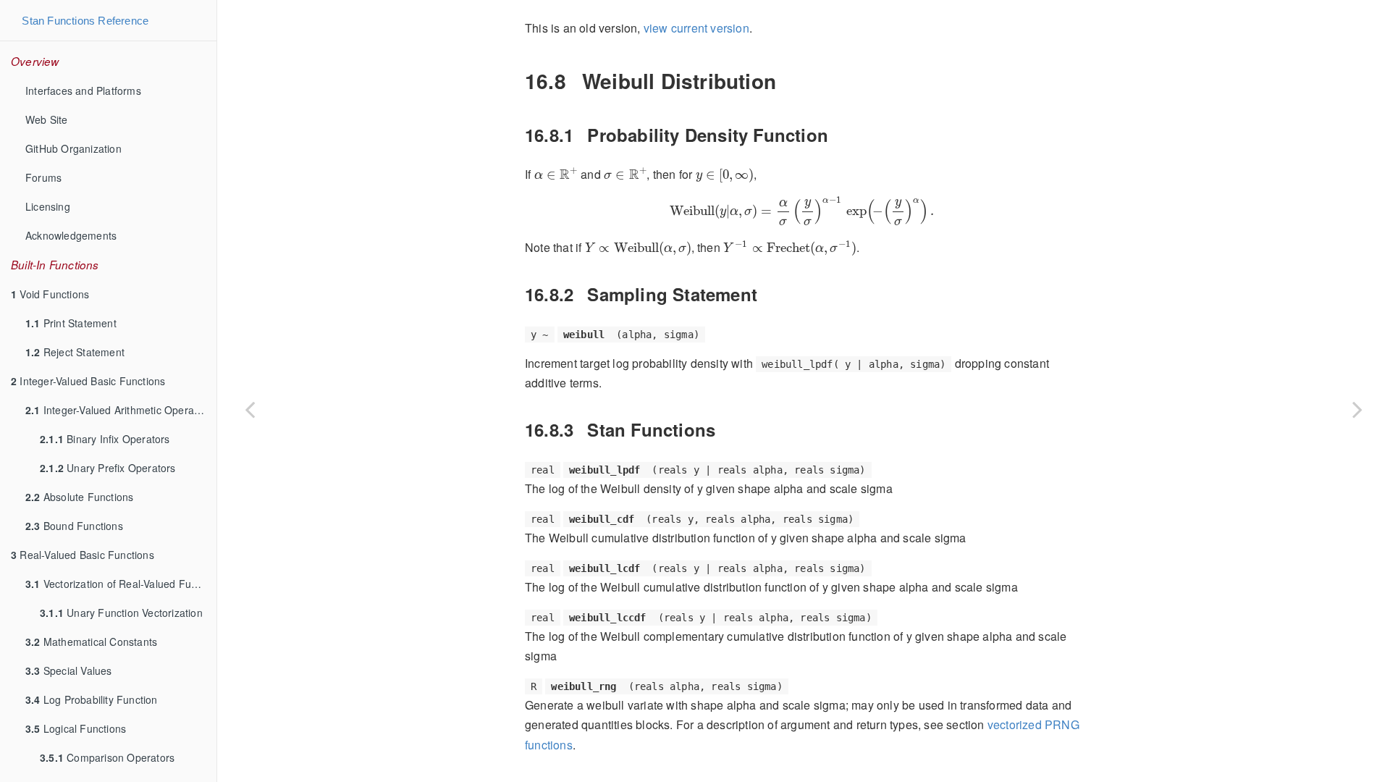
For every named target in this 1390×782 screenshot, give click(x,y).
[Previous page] (249, 409)
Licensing (47, 206)
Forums (43, 177)
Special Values (68, 670)
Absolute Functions (79, 496)
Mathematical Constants (91, 641)
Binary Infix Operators (105, 439)
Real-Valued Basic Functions (82, 554)
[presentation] (556, 174)
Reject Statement (75, 352)
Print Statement (71, 323)
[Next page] (1357, 409)
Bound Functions (74, 525)
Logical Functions (75, 728)
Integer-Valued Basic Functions (88, 381)
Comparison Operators (107, 757)
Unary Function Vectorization (121, 612)
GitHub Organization (73, 148)
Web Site (46, 119)
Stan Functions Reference (85, 20)
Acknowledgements (71, 235)
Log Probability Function (91, 699)
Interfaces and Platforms (83, 90)
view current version (696, 28)
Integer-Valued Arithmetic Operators (118, 410)
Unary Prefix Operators (108, 468)
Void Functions (50, 294)
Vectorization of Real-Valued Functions (120, 583)
